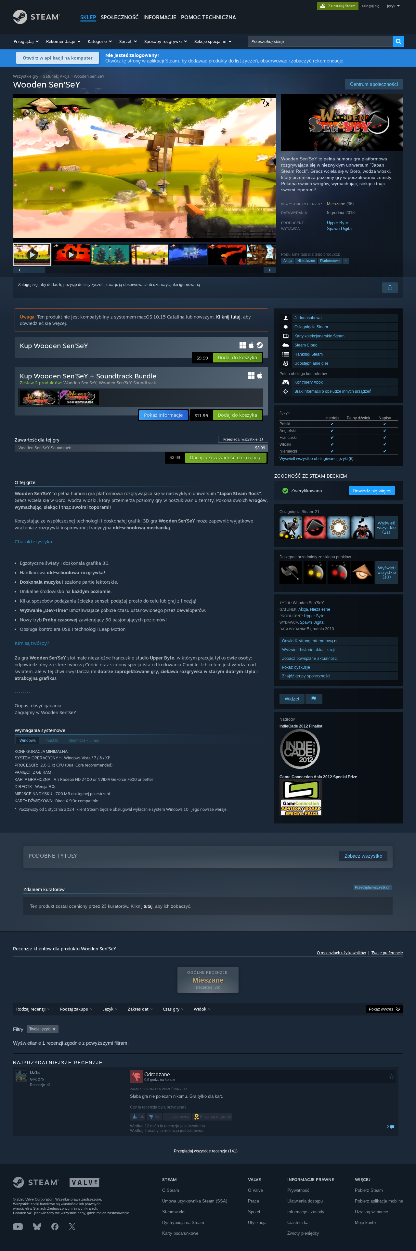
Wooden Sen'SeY (79, 382)
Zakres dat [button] (138, 1009)
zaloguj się (370, 6)
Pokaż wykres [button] (381, 1009)
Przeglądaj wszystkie (243, 439)
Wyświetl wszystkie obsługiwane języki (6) (317, 458)
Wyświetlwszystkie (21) (386, 527)
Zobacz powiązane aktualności (310, 658)
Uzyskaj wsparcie (371, 1211)
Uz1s (35, 1072)
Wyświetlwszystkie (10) (386, 572)
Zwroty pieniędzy (303, 1233)
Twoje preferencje (387, 953)
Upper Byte (337, 222)
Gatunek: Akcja (56, 76)
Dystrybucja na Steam (183, 1222)
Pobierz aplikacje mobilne (379, 1201)
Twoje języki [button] (40, 1029)
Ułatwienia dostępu (305, 1201)
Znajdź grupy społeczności (306, 675)
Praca (253, 1201)
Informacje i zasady (305, 1211)
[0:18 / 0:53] (144, 168)
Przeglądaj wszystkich (372, 887)
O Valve (255, 1190)
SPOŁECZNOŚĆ (120, 17)
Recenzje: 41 (40, 1085)
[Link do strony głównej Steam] (36, 22)
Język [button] (108, 1009)
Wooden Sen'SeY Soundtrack (127, 382)
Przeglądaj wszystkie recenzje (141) (206, 1151)
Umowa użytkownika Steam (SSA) (194, 1201)
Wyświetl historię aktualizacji (308, 649)
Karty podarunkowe (180, 1233)
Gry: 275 (37, 1079)
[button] (26, 41)
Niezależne (306, 261)
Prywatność (298, 1190)
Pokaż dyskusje (296, 667)
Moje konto (365, 1222)
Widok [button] (200, 1009)
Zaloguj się (28, 284)
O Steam (170, 1190)
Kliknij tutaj (228, 317)
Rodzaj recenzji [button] (31, 1009)
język (391, 6)
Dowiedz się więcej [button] (372, 490)
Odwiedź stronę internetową (308, 640)
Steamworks (174, 1211)
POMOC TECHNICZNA (208, 17)
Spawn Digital (340, 228)
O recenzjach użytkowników (341, 953)
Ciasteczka (297, 1222)
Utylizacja (257, 1222)
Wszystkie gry (25, 76)
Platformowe (330, 261)
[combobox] (320, 41)
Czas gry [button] (171, 1009)
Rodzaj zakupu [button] (74, 1009)
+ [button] (346, 261)
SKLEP (88, 17)
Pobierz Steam (369, 1190)
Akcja (287, 261)
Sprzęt (254, 1211)
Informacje (159, 17)
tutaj (148, 906)
